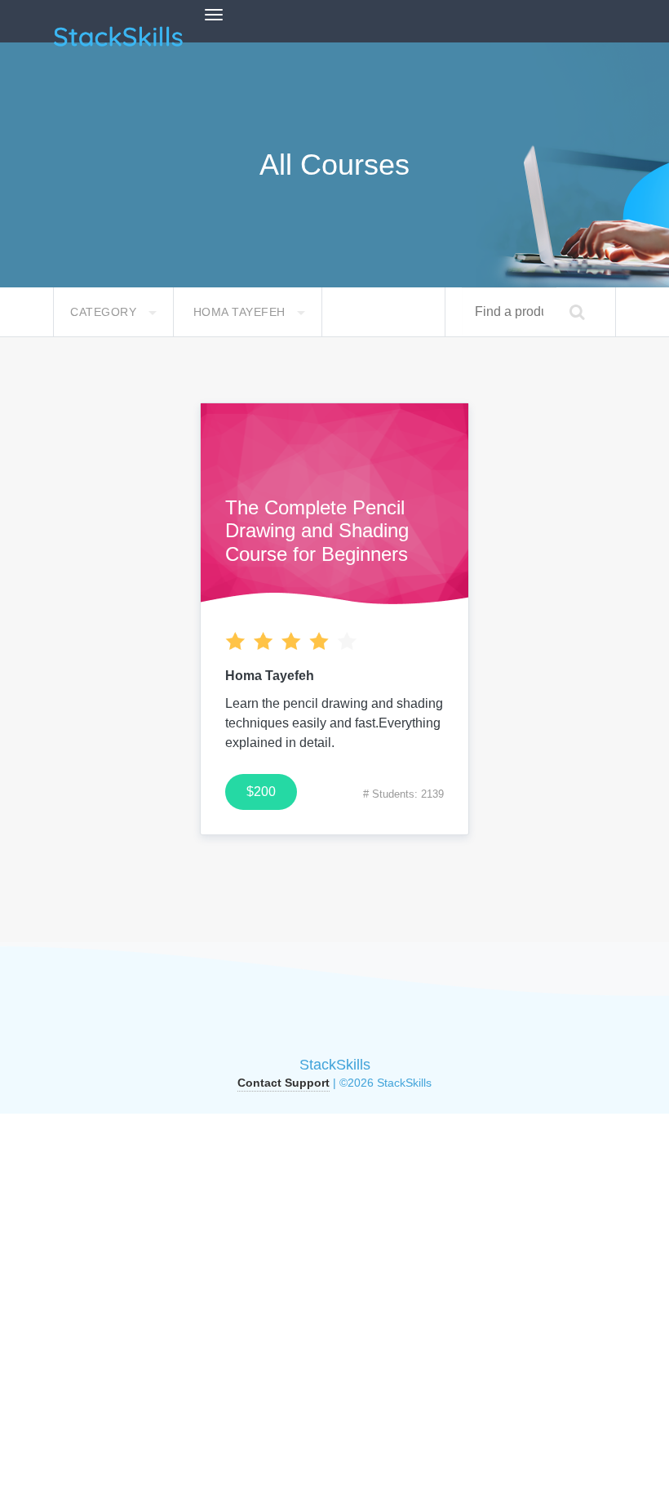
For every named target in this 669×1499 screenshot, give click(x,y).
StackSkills (334, 1064)
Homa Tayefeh (241, 311)
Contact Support (283, 1082)
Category (105, 311)
